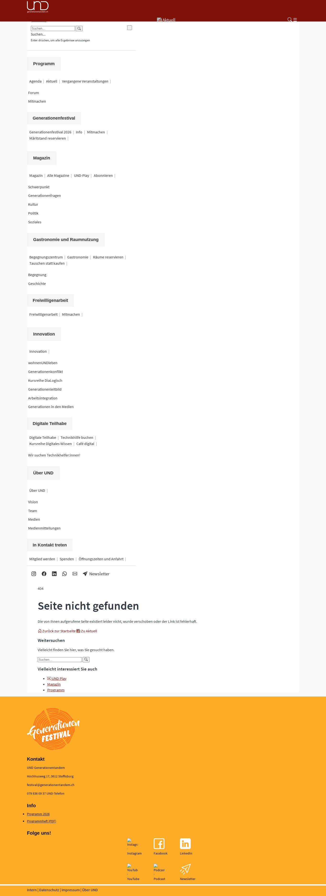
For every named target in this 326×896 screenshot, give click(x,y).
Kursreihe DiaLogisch (45, 380)
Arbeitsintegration (43, 398)
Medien (34, 519)
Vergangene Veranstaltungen (85, 81)
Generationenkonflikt (45, 371)
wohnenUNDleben (43, 362)
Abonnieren (103, 175)
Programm (44, 63)
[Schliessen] (129, 27)
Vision (33, 501)
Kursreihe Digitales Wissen (50, 443)
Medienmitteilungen (44, 528)
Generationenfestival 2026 (50, 132)
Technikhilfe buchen (77, 437)
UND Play (58, 678)
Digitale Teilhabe (42, 437)
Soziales (34, 222)
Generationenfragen (44, 195)
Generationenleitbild (45, 389)
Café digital (85, 443)
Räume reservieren (108, 257)
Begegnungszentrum (46, 257)
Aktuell (51, 81)
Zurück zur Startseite (59, 631)
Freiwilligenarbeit (43, 314)
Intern (32, 889)
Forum (33, 92)
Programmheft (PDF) (41, 821)
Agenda (35, 81)
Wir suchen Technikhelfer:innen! (54, 455)
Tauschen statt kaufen (47, 263)
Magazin (41, 158)
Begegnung (37, 274)
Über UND (43, 473)
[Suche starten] (86, 659)
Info (79, 132)
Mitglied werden (42, 558)
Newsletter (99, 573)
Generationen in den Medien (51, 406)
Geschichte (37, 283)
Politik (33, 213)
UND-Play (81, 175)
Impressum (71, 889)
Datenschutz (49, 889)
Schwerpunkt (38, 186)
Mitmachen (37, 101)
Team (32, 510)
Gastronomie (77, 257)
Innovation (44, 334)
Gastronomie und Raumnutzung (66, 239)
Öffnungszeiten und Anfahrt (101, 558)
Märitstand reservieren (47, 138)
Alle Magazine (58, 175)
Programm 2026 (38, 814)
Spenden (67, 558)
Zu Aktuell (88, 631)
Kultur (33, 204)
